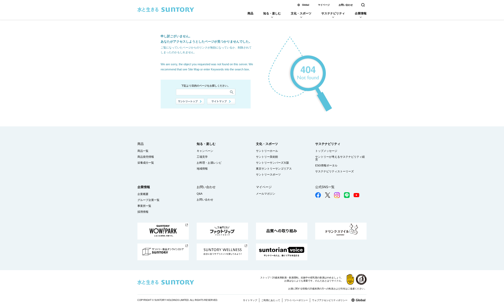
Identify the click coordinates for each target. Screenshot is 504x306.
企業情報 (361, 13)
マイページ (324, 5)
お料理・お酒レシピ (209, 162)
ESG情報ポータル (326, 165)
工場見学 (202, 156)
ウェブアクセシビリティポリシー (329, 300)
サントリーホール (267, 150)
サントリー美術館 (267, 156)
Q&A (199, 193)
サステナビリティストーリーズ (334, 171)
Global (305, 5)
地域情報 (202, 168)
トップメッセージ (326, 150)
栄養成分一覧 (145, 162)
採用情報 (142, 211)
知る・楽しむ (272, 13)
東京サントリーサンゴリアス (274, 168)
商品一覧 (142, 150)
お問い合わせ (346, 5)
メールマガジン (265, 193)
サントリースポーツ (268, 174)
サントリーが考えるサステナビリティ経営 (340, 158)
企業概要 (142, 194)
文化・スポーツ (301, 13)
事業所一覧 (144, 205)
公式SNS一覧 (324, 187)
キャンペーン (205, 150)
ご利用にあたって (270, 300)
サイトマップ (221, 101)
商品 (250, 13)
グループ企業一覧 (148, 200)
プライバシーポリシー (296, 300)
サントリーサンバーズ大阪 (272, 162)
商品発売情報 (145, 156)
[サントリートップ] (190, 101)
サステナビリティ (333, 13)
